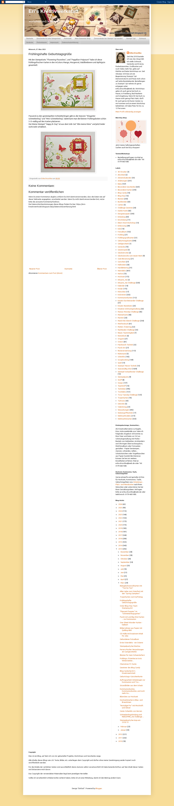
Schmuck (142, 38)
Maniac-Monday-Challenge (128, 312)
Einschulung (122, 220)
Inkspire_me (122, 280)
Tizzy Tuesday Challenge (127, 395)
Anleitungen (122, 181)
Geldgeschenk (123, 244)
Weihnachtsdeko (124, 416)
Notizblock (122, 336)
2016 (120, 538)
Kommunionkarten (125, 298)
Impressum (54, 42)
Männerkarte (123, 315)
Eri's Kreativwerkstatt (53, 11)
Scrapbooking (123, 360)
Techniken (122, 389)
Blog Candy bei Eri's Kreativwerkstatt (127, 672)
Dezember (125, 552)
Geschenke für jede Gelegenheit (48, 38)
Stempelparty (123, 377)
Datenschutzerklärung (70, 42)
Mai (122, 576)
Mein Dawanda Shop (83, 38)
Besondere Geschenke (126, 187)
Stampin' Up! (131, 38)
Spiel (120, 363)
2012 (120, 734)
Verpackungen (123, 410)
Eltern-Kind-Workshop (127, 223)
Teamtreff (122, 386)
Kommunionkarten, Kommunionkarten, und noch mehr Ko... (132, 691)
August (124, 565)
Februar (124, 726)
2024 (120, 511)
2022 (120, 518)
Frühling (121, 235)
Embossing (122, 226)
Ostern (120, 342)
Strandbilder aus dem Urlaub (131, 685)
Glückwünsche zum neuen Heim (130, 256)
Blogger (99, 788)
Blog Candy (122, 193)
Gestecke (29, 42)
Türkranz (121, 401)
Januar (123, 730)
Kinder (120, 289)
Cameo (120, 205)
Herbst (120, 274)
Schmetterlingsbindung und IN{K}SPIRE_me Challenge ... (132, 716)
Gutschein (121, 262)
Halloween (122, 265)
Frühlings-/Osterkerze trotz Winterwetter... (131, 659)
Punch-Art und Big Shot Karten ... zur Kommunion (132, 618)
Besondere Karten (125, 190)
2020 (120, 525)
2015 (120, 542)
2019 (120, 528)
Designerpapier (124, 214)
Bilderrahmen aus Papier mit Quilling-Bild (131, 629)
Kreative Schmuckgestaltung (129, 309)
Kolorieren (122, 295)
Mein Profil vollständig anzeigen (128, 112)
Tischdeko (122, 392)
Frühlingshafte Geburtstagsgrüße (128, 601)
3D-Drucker (122, 172)
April (123, 579)
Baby (120, 184)
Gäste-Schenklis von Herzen (131, 711)
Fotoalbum (122, 232)
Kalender (121, 286)
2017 (120, 535)
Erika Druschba (135, 53)
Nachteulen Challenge (126, 330)
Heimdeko (122, 271)
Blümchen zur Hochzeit (129, 696)
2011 (120, 738)
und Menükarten (127, 484)
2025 (120, 508)
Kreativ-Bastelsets (125, 306)
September (125, 562)
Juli (122, 569)
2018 (120, 532)
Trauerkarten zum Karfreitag (131, 597)
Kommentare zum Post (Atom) (50, 273)
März (123, 583)
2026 (120, 504)
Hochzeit (121, 277)
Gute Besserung (124, 259)
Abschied (121, 175)
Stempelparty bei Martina (130, 646)
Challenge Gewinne (125, 208)
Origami (121, 339)
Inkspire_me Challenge (127, 283)
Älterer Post (102, 269)
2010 (120, 741)
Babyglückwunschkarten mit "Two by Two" (131, 587)
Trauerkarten (123, 398)
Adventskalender (124, 178)
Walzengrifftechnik (125, 413)
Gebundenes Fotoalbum (129, 639)
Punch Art (121, 348)
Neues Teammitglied (126, 333)
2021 (120, 521)
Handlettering (123, 268)
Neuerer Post (34, 269)
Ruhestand (122, 354)
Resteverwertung (124, 351)
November (125, 555)
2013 (120, 549)
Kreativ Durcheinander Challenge (131, 301)
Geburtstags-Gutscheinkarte (131, 676)
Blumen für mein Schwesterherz (132, 655)
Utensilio (121, 404)
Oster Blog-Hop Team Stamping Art (128, 607)
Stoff (120, 380)
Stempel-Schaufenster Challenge (131, 372)
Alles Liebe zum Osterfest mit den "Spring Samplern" (131, 592)
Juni (122, 572)
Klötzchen (122, 292)
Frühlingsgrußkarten (126, 238)
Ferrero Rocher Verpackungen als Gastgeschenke (132, 651)
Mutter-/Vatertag (125, 327)
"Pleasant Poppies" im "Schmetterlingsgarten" (130, 612)
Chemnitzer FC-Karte (128, 664)
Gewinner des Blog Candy (130, 667)
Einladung (121, 217)
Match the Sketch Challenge (129, 321)
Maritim (121, 318)
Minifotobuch (123, 324)
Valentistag (122, 407)
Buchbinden (122, 202)
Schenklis (121, 357)
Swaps (120, 383)
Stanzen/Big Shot (125, 369)
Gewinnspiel (122, 250)
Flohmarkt (67, 38)
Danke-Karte (123, 211)
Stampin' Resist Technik (127, 366)
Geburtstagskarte (125, 241)
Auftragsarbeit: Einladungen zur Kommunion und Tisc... (132, 681)
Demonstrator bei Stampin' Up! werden (108, 38)
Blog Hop (121, 196)
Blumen (121, 199)
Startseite (29, 38)
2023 (120, 514)
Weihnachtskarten (125, 419)
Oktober (124, 559)
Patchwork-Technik (125, 345)
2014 (120, 545)
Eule (119, 229)
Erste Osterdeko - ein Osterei (131, 642)
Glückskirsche (123, 253)
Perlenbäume (42, 42)
